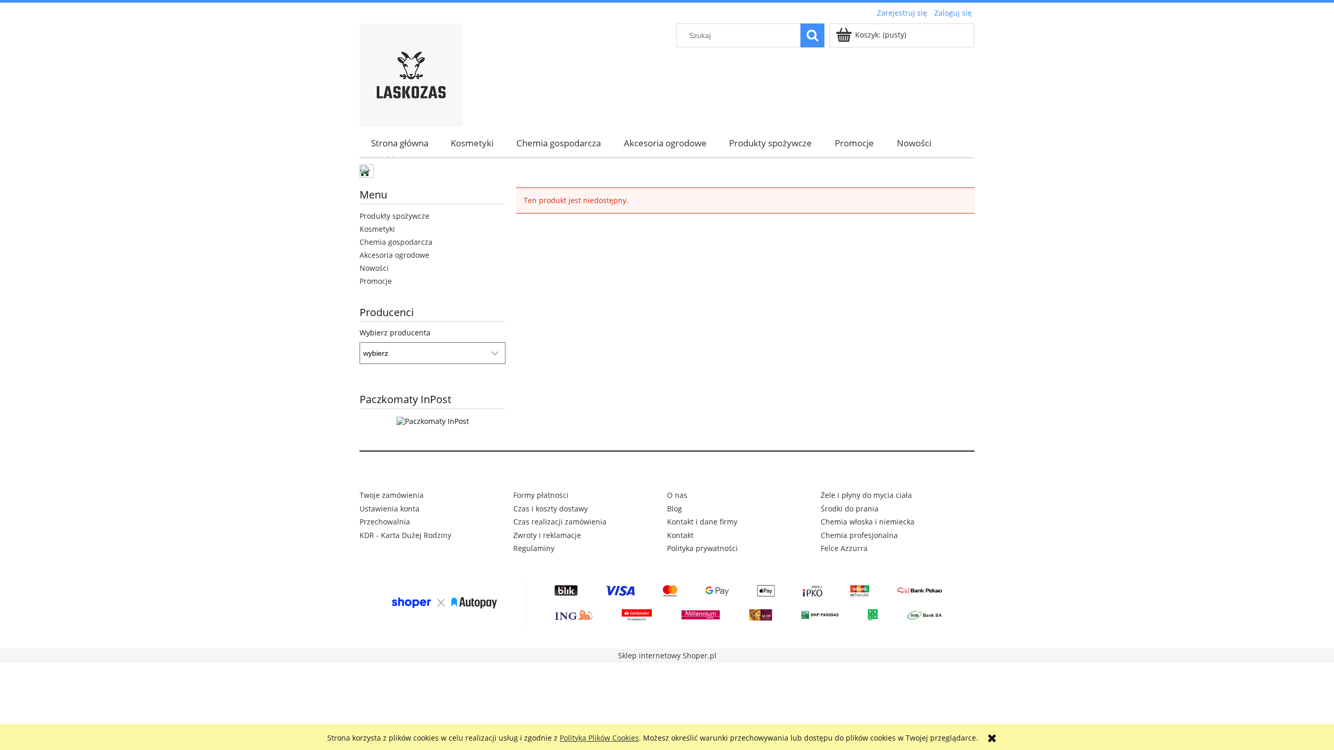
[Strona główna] (411, 73)
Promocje (376, 281)
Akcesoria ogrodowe (394, 255)
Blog (674, 509)
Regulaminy (533, 548)
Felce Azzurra (844, 548)
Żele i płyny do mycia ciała (866, 495)
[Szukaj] (812, 35)
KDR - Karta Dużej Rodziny (405, 535)
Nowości (374, 268)
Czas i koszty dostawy (550, 509)
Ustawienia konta (389, 509)
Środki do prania (850, 509)
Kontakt (680, 535)
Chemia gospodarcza (396, 242)
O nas (677, 495)
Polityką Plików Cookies (599, 738)
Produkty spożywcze (394, 216)
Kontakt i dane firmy (702, 522)
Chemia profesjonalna (859, 535)
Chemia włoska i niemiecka (868, 522)
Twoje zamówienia (392, 495)
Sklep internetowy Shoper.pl (667, 655)
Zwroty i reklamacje (547, 535)
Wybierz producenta (395, 332)
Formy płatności (541, 495)
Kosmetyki (377, 229)
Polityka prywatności (702, 548)
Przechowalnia (385, 522)
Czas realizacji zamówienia (560, 522)
